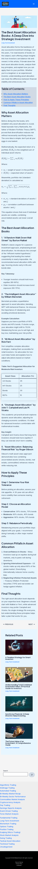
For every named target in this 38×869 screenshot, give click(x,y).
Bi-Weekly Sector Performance (13, 796)
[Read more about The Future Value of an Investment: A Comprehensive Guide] (19, 731)
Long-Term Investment (8, 43)
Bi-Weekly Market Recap (10, 794)
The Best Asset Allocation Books (17, 97)
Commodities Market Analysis (12, 799)
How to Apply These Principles (16, 100)
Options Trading (6, 826)
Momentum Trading (8, 824)
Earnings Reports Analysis (11, 808)
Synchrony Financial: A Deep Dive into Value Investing (17, 715)
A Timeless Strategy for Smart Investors (18, 658)
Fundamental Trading (8, 818)
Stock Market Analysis (9, 835)
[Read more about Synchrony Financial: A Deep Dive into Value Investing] (19, 704)
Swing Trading (6, 838)
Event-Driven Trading (9, 811)
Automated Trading (8, 791)
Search (5, 771)
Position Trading (6, 829)
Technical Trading (7, 844)
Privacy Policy (19, 863)
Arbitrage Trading (7, 788)
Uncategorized (6, 847)
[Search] (32, 774)
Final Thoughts (9, 105)
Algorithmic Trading (8, 785)
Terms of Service (19, 862)
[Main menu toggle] (33, 4)
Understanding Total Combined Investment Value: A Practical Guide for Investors (18, 686)
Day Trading (5, 805)
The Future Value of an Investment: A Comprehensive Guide (18, 743)
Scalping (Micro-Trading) (10, 832)
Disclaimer (19, 865)
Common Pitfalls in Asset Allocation (18, 102)
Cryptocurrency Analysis (10, 802)
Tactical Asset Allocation (10, 841)
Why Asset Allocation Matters (15, 94)
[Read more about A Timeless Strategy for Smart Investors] (19, 647)
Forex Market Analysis (9, 814)
